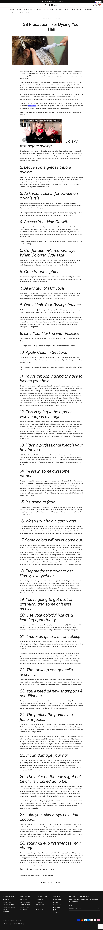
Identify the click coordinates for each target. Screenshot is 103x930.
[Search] (92, 4)
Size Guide (39, 909)
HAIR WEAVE (89, 9)
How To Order (24, 899)
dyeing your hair (28, 875)
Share (44, 882)
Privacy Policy (7, 902)
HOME (12, 9)
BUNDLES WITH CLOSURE (73, 9)
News (9, 13)
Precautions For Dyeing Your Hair (43, 875)
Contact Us (39, 899)
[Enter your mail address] (98, 909)
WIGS (19, 9)
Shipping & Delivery (25, 904)
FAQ (37, 907)
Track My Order (24, 907)
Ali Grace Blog (40, 904)
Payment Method (25, 902)
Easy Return (23, 909)
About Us (6, 899)
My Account (39, 902)
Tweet (51, 882)
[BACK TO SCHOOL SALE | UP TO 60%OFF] (51, 1)
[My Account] (95, 4)
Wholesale (6, 911)
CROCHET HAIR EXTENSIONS (53, 9)
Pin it (59, 882)
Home (4, 13)
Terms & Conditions (9, 904)
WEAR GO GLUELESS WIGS (32, 9)
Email (70, 905)
